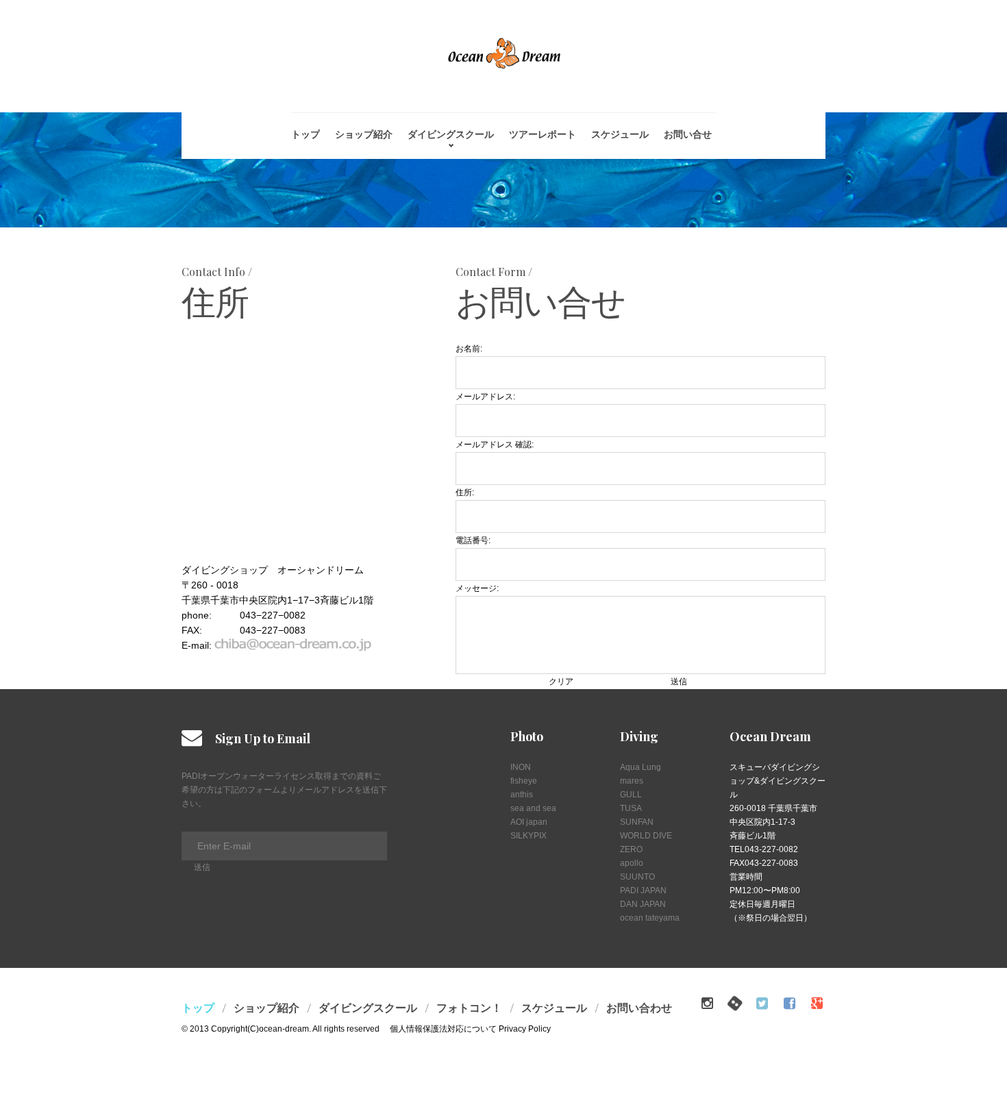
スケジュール (620, 133)
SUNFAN (637, 822)
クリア (561, 681)
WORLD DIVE (646, 835)
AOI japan (528, 822)
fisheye (523, 781)
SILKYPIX (528, 835)
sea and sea (533, 808)
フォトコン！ (469, 1007)
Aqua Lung (640, 767)
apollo (631, 863)
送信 (679, 681)
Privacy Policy (524, 1029)
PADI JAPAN (643, 890)
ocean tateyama (650, 918)
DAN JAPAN (643, 904)
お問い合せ (688, 133)
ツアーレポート (542, 133)
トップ (305, 133)
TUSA (631, 808)
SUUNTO (637, 877)
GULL (631, 794)
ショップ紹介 (364, 133)
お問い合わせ (639, 1007)
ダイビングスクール (451, 133)
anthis (521, 794)
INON (520, 767)
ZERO (631, 849)
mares (631, 781)
